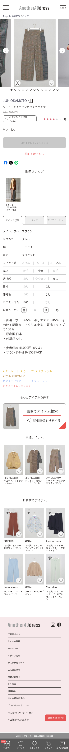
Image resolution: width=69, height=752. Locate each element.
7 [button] (35, 90)
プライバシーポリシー (18, 705)
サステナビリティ (16, 662)
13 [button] (58, 90)
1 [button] (12, 90)
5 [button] (27, 90)
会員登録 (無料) (56, 717)
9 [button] (42, 90)
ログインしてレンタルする (34, 142)
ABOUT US (13, 648)
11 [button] (50, 90)
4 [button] (23, 90)
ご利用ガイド (14, 634)
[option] (35, 53)
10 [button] (46, 90)
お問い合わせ (14, 676)
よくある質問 (14, 641)
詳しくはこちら (34, 153)
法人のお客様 (14, 669)
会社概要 (12, 684)
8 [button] (38, 90)
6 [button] (31, 90)
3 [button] (19, 90)
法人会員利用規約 (16, 698)
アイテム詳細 (12, 219)
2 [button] (15, 90)
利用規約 (12, 691)
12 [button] (54, 90)
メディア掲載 (14, 655)
